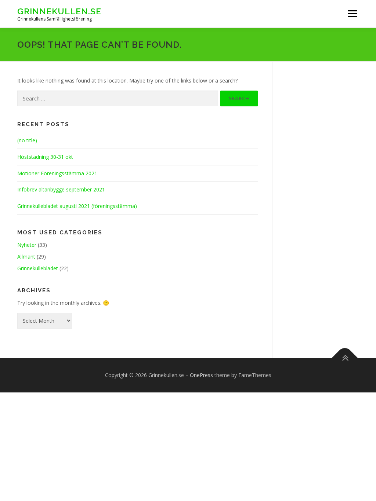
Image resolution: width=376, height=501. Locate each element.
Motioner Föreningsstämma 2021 (57, 173)
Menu (352, 13)
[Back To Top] (345, 358)
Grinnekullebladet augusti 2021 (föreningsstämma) (77, 205)
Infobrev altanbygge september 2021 (61, 189)
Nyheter (26, 244)
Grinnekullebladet (37, 268)
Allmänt (26, 256)
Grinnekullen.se (59, 11)
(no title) (27, 140)
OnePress (201, 375)
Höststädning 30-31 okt (45, 156)
